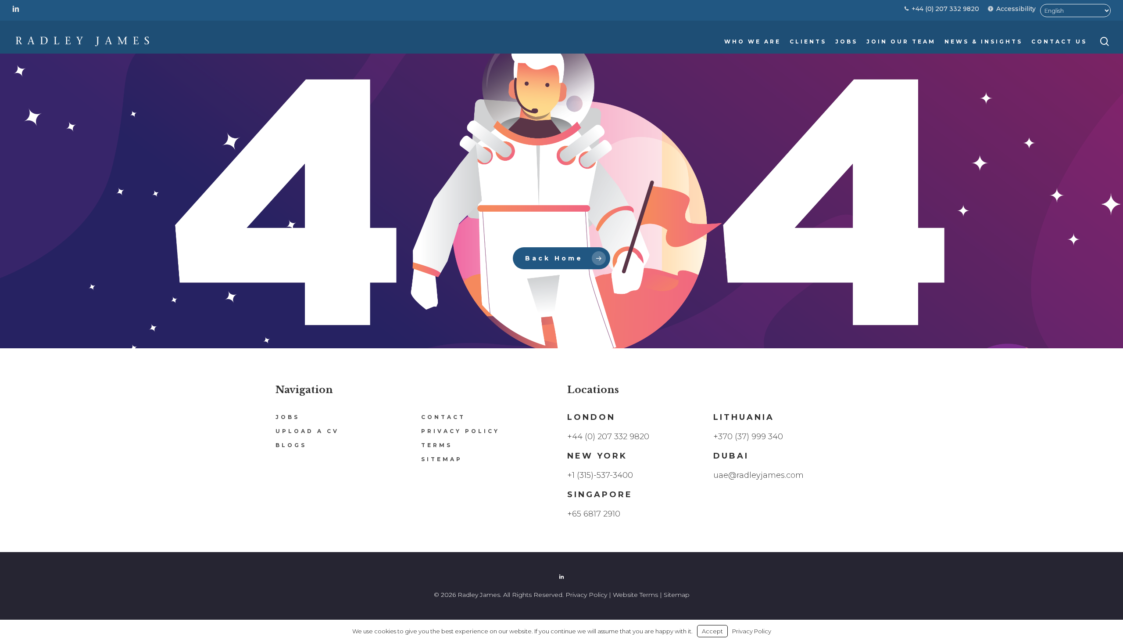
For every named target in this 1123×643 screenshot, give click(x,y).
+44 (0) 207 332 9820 (608, 436)
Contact (443, 417)
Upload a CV (307, 431)
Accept (712, 631)
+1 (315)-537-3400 (600, 475)
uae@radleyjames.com (758, 475)
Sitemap (441, 459)
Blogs (291, 445)
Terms (436, 445)
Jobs (287, 417)
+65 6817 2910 (593, 514)
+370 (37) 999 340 (748, 436)
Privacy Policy (460, 431)
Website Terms (635, 595)
